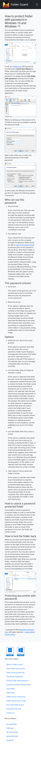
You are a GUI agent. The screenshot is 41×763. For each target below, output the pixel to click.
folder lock (17, 66)
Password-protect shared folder (18, 685)
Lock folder (10, 689)
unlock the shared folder (25, 245)
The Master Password (14, 676)
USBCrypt (10, 728)
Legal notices (30, 632)
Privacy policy (10, 634)
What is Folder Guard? (14, 664)
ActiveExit (10, 740)
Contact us (10, 713)
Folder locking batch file (15, 672)
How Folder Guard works (15, 668)
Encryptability (11, 724)
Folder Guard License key (15, 697)
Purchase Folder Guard (15, 705)
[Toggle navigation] (37, 5)
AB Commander (12, 732)
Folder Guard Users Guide (16, 701)
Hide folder (10, 693)
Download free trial (13, 709)
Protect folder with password (17, 680)
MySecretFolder (12, 736)
